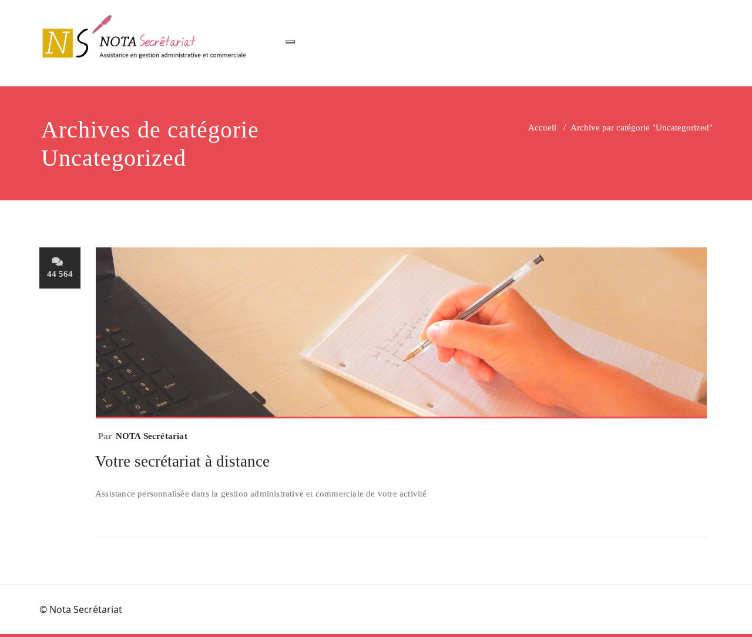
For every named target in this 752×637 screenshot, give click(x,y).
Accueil (542, 127)
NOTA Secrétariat (151, 436)
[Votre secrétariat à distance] (401, 337)
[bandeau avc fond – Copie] (146, 37)
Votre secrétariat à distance (182, 461)
